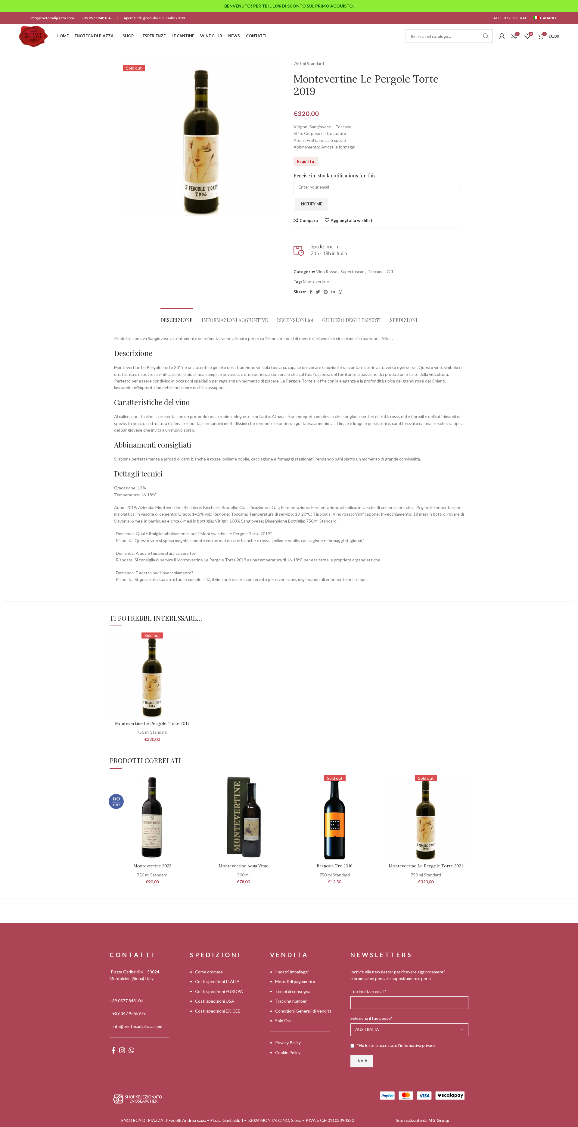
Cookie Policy (287, 1052)
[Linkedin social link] (333, 292)
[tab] (176, 317)
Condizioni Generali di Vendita (303, 1010)
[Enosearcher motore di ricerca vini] (138, 1098)
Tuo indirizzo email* (368, 991)
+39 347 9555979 (129, 1013)
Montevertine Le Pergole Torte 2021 (426, 866)
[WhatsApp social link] (340, 292)
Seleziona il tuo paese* (371, 1018)
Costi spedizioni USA (214, 1001)
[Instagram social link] (122, 1050)
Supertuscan (352, 271)
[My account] (502, 36)
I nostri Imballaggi (292, 971)
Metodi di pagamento (295, 981)
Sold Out (283, 1020)
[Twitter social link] (318, 292)
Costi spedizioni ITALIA (217, 981)
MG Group (438, 1120)
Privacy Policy (288, 1042)
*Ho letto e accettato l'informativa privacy (396, 1045)
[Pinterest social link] (326, 292)
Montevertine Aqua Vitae (244, 866)
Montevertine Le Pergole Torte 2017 (152, 723)
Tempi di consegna (292, 991)
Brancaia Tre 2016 (335, 866)
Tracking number (291, 1001)
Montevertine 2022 (152, 866)
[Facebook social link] (311, 292)
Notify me (311, 203)
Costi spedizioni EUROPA (219, 991)
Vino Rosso (326, 271)
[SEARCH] (486, 36)
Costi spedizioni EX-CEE (217, 1010)
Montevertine (316, 281)
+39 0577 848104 (96, 18)
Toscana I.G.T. (381, 271)
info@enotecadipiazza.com (52, 18)
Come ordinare (209, 971)
